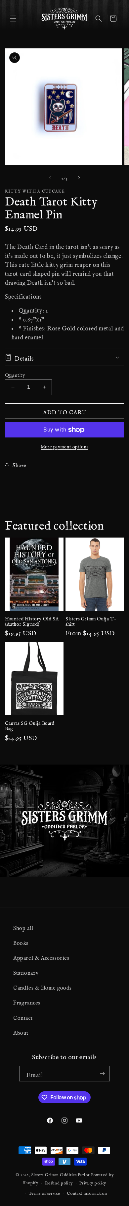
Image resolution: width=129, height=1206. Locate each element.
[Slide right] (79, 177)
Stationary (26, 971)
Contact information (87, 1192)
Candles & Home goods (42, 986)
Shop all (23, 926)
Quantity (15, 373)
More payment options (64, 445)
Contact (22, 1016)
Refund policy (58, 1181)
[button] (13, 18)
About (20, 1031)
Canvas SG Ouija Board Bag (30, 724)
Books (20, 941)
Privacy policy (92, 1181)
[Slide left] (50, 177)
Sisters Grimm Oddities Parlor (60, 1173)
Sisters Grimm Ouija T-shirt (90, 620)
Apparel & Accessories (41, 956)
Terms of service (44, 1192)
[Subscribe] (102, 1073)
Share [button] (19, 464)
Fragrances (26, 1001)
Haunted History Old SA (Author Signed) (32, 620)
